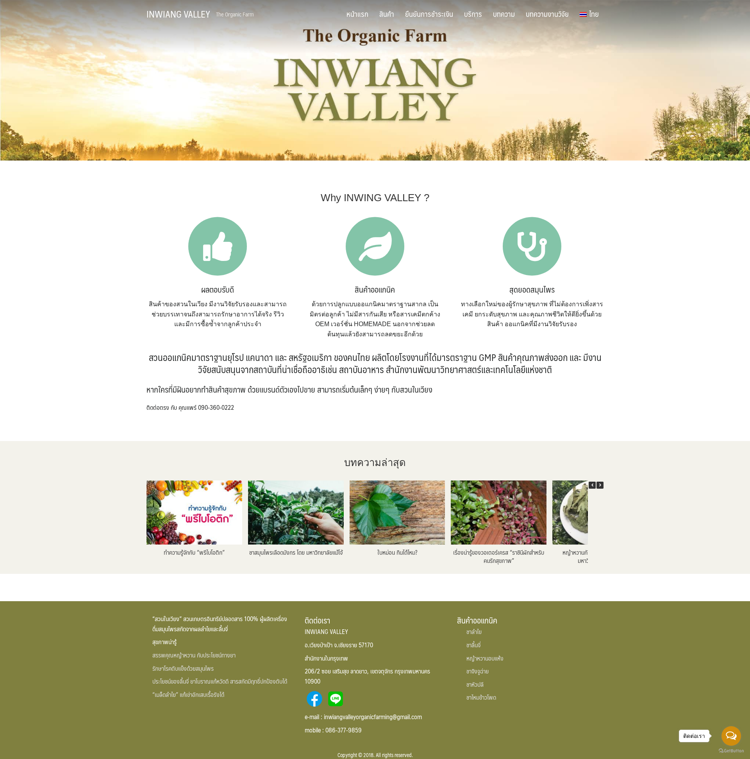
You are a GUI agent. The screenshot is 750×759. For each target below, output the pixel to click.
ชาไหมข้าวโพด (481, 697)
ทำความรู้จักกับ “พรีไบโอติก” (194, 552)
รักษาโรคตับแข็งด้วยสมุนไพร (183, 668)
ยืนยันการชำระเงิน (429, 13)
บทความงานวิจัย (547, 13)
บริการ (473, 13)
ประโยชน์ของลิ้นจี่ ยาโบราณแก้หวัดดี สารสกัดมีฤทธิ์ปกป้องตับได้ (219, 681)
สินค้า (386, 13)
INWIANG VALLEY (178, 13)
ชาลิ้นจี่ (473, 644)
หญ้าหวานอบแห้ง (485, 658)
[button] (600, 485)
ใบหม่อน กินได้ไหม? (397, 552)
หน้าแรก (357, 13)
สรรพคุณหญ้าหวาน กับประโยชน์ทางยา (194, 655)
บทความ (504, 13)
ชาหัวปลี (475, 684)
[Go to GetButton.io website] (731, 751)
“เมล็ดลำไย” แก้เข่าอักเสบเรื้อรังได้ (188, 694)
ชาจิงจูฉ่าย (477, 671)
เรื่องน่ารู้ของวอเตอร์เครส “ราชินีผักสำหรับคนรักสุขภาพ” (498, 556)
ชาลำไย (474, 631)
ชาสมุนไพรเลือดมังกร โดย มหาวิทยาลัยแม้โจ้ (296, 552)
